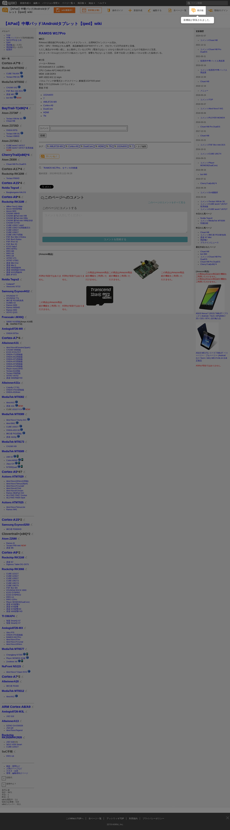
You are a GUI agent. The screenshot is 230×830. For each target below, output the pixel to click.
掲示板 (200, 10)
